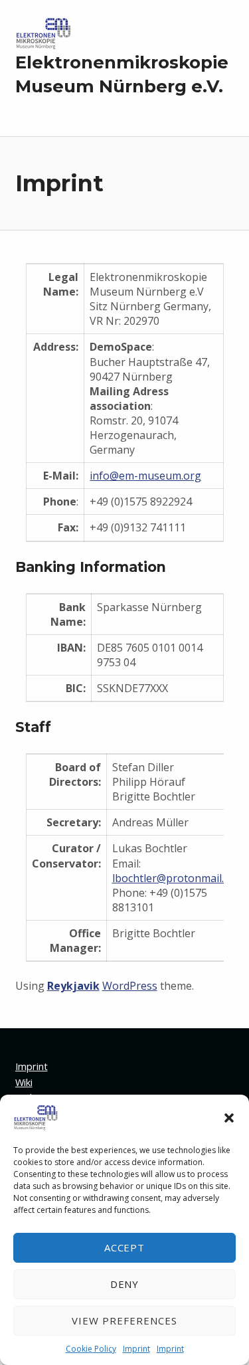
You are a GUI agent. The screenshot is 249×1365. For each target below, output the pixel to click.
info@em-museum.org (145, 475)
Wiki (24, 1082)
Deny (124, 1284)
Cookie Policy (91, 1348)
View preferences (124, 1320)
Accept (124, 1247)
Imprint (136, 1348)
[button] (229, 1118)
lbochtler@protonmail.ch (173, 878)
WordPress (129, 985)
